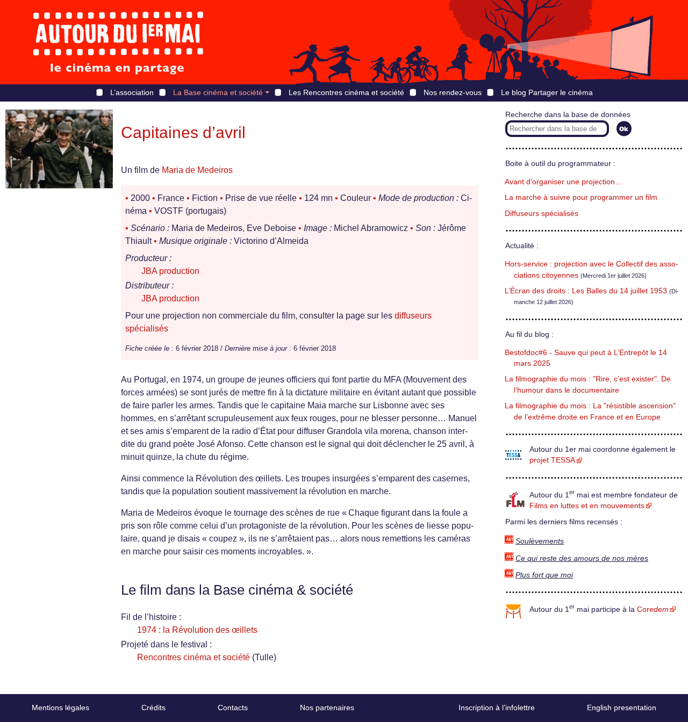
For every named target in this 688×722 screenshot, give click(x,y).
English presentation (621, 707)
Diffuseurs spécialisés (541, 214)
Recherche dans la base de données (567, 115)
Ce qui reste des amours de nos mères (581, 558)
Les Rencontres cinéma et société (346, 92)
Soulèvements (539, 541)
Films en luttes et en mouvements (586, 506)
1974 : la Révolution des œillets (197, 629)
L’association (132, 92)
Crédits (153, 707)
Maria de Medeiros (197, 170)
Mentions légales (60, 707)
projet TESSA (552, 460)
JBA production (170, 271)
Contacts (233, 707)
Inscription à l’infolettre (496, 707)
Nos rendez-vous (453, 92)
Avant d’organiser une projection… (563, 182)
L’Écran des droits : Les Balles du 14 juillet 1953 (586, 291)
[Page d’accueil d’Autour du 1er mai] (118, 42)
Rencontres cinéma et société (193, 657)
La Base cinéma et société (218, 92)
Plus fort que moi (544, 575)
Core (653, 609)
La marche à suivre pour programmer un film (581, 197)
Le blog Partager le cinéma (547, 92)
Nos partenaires (327, 707)
